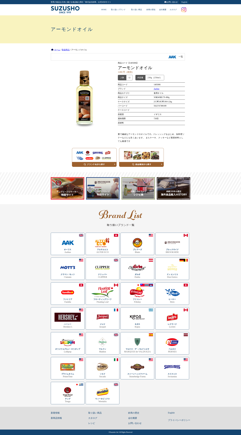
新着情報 (55, 413)
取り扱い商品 (136, 10)
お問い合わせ (135, 423)
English (171, 413)
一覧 (181, 56)
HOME (104, 10)
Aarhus (156, 89)
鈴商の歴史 (151, 10)
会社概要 (162, 10)
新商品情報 (56, 418)
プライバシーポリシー (179, 420)
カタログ (173, 10)
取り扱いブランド (118, 10)
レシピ (91, 423)
